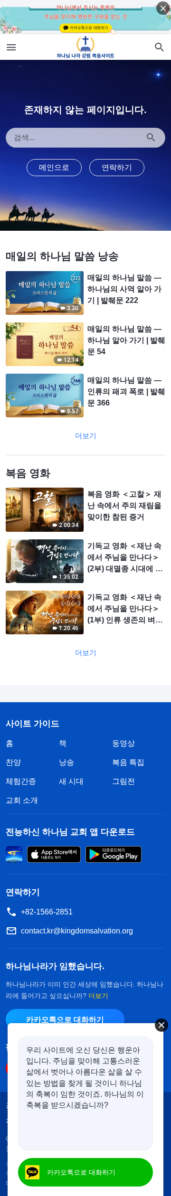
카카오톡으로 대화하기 (65, 1020)
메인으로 (54, 167)
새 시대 (71, 781)
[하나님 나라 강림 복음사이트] (85, 47)
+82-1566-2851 (47, 912)
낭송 (66, 762)
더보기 (85, 436)
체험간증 (21, 781)
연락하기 (117, 167)
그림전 (123, 781)
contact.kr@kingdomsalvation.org (77, 931)
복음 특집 (128, 762)
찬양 (13, 762)
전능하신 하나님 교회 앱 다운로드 (70, 832)
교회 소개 (22, 800)
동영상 (123, 743)
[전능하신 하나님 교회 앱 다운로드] (14, 853)
